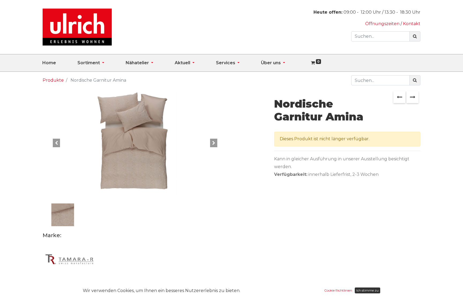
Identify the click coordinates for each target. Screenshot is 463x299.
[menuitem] (59, 62)
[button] (56, 143)
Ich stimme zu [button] (367, 290)
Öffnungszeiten (383, 23)
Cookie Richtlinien (338, 290)
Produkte (53, 80)
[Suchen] (414, 36)
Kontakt (411, 23)
